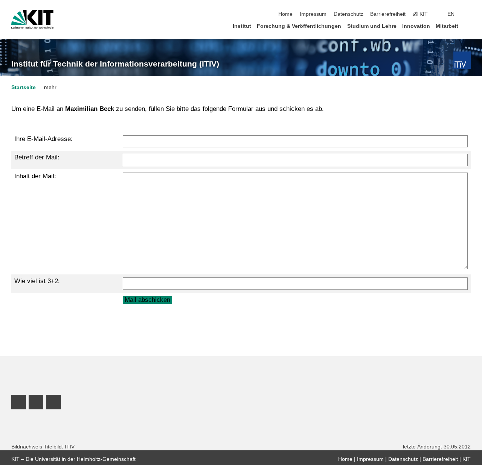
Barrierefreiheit (388, 14)
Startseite (23, 87)
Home (285, 14)
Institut (242, 26)
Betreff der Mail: (36, 157)
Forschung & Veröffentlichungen (299, 26)
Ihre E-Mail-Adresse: (43, 138)
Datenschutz (348, 14)
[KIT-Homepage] (32, 19)
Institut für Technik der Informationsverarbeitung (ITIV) (115, 63)
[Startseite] (468, 26)
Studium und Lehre (372, 26)
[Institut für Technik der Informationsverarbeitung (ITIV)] (462, 60)
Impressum (313, 14)
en (451, 14)
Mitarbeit (447, 26)
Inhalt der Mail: (35, 176)
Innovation (416, 26)
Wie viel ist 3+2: (37, 281)
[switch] (468, 14)
